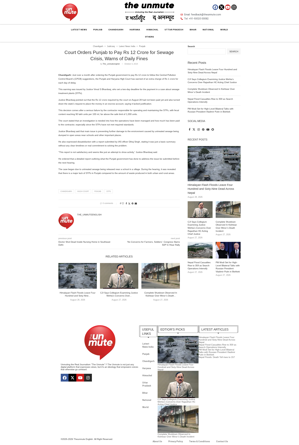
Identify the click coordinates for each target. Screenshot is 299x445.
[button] (119, 306)
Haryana (135, 29)
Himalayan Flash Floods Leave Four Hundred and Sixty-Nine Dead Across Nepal (211, 188)
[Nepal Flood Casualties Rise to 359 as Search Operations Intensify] (200, 250)
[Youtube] (227, 7)
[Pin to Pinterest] (132, 203)
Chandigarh (115, 29)
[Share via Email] (136, 203)
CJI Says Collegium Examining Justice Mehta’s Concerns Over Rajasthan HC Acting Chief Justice (199, 228)
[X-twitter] (221, 7)
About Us (157, 441)
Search (191, 46)
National (208, 29)
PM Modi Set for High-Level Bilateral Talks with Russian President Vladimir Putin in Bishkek (228, 267)
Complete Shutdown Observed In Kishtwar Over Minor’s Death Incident (226, 226)
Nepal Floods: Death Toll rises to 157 (217, 357)
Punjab (97, 29)
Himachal (152, 29)
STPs (108, 191)
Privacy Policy (175, 441)
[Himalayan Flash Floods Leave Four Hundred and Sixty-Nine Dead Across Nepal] (77, 276)
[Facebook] (215, 7)
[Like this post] (123, 203)
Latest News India (148, 345)
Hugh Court (83, 191)
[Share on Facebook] (126, 203)
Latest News (79, 29)
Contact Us (222, 441)
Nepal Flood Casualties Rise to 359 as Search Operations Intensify (199, 265)
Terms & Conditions (199, 441)
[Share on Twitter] (129, 203)
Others (149, 37)
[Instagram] (234, 7)
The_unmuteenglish (111, 64)
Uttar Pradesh (174, 29)
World (224, 29)
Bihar (193, 29)
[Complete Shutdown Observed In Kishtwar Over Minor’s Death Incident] (160, 276)
